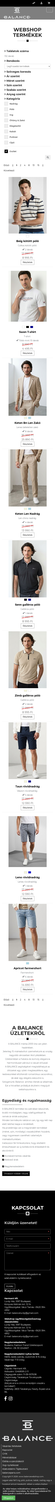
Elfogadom (8, 1498)
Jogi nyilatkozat (10, 1465)
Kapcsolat (7, 1450)
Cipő (12, 142)
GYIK (4, 1453)
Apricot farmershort (27, 968)
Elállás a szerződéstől (13, 1461)
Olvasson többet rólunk (16, 1173)
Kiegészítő (15, 126)
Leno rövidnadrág (27, 877)
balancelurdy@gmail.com (25, 1313)
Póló (12, 109)
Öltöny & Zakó (17, 120)
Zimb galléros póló (27, 695)
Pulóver (14, 137)
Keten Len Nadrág (27, 513)
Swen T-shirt (27, 332)
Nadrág (14, 103)
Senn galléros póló (27, 604)
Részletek (27, 262)
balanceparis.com (11, 1472)
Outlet (13, 151)
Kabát (13, 131)
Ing (11, 115)
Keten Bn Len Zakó (27, 423)
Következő (9, 170)
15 (38, 165)
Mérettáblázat (9, 1457)
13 (33, 165)
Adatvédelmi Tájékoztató (15, 1469)
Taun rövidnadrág (27, 786)
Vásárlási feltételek (11, 1446)
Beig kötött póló (27, 241)
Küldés (9, 1286)
